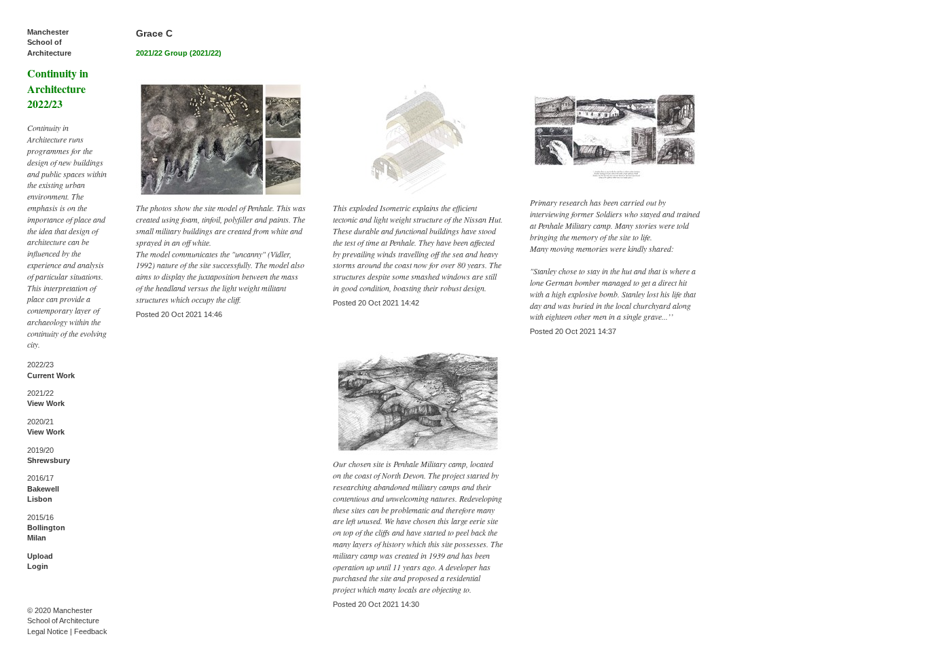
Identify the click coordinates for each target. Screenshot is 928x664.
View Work (46, 403)
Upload (40, 556)
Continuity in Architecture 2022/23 (57, 88)
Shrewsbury (48, 460)
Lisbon (39, 499)
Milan (36, 538)
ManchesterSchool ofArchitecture (49, 42)
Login (37, 566)
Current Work (51, 375)
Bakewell (43, 489)
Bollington (46, 527)
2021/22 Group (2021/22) (178, 53)
